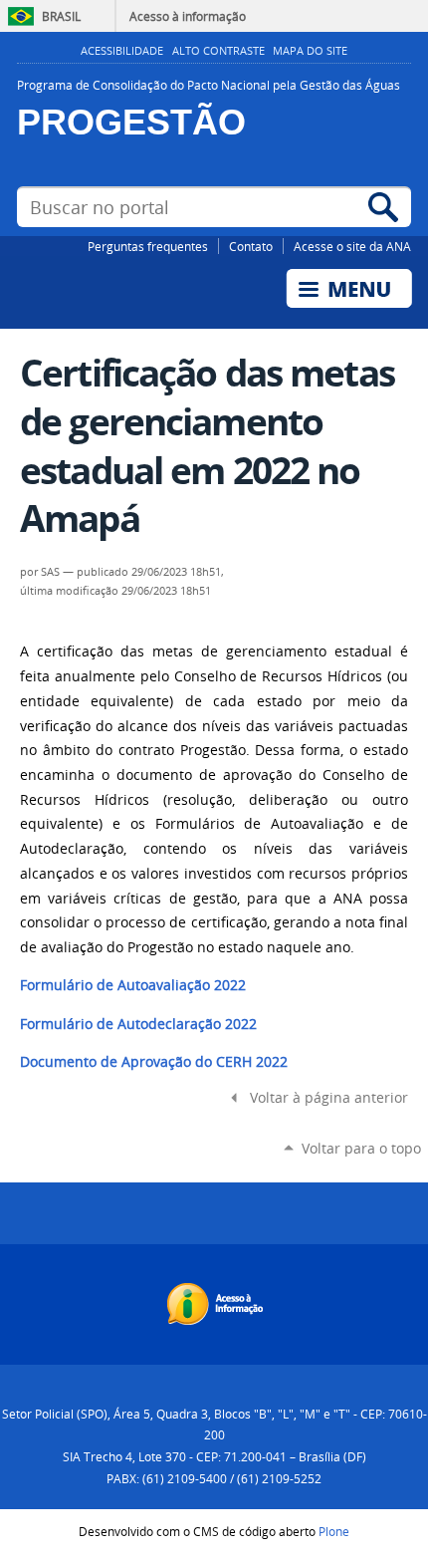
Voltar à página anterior (329, 1098)
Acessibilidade (122, 51)
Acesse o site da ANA (352, 246)
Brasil (61, 16)
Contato (251, 246)
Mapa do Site (310, 51)
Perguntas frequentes (148, 246)
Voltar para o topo (361, 1148)
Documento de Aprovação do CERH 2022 (154, 1062)
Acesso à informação (187, 16)
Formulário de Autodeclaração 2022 (138, 1024)
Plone (334, 1531)
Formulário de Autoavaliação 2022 (133, 985)
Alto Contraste (218, 51)
